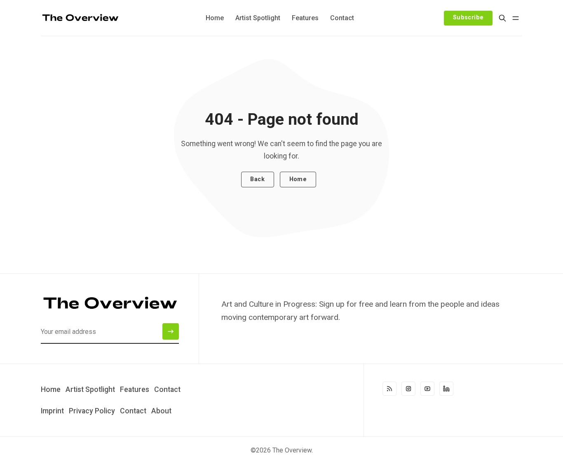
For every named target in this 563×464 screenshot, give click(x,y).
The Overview (292, 450)
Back (257, 179)
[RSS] (389, 389)
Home (298, 179)
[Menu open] (515, 18)
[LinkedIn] (446, 389)
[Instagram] (408, 389)
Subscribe (468, 17)
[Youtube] (427, 389)
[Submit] (170, 331)
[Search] (502, 18)
